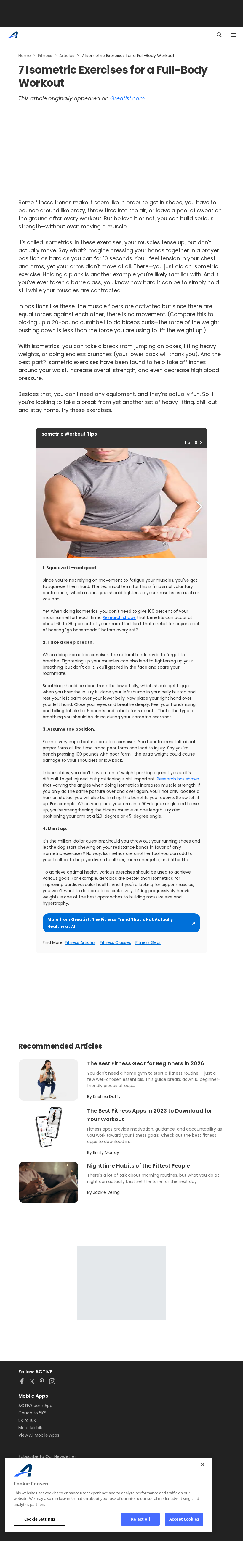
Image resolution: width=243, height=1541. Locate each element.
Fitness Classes (115, 942)
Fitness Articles (80, 942)
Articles (66, 56)
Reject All (140, 1519)
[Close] (202, 1464)
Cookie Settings (39, 1519)
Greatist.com (127, 98)
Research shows (119, 617)
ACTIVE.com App (35, 1406)
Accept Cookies (184, 1519)
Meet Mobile (31, 1428)
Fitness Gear (148, 942)
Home (24, 56)
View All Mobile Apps (38, 1435)
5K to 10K (27, 1420)
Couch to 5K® (32, 1413)
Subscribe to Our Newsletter (47, 1456)
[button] (201, 442)
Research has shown (178, 779)
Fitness (45, 56)
